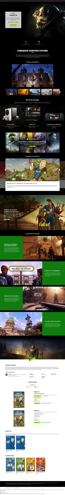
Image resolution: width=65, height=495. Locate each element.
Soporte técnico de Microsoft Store (55, 489)
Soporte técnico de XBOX (24, 489)
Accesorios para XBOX (14, 489)
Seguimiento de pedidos (3, 490)
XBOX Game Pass (10, 489)
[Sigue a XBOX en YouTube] (18, 488)
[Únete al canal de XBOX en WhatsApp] (15, 488)
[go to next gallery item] (52, 75)
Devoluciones (61, 489)
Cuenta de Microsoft (49, 489)
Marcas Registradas (31, 493)
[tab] (11, 92)
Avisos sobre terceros (36, 493)
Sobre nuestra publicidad (42, 493)
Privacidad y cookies (19, 493)
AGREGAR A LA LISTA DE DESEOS (46, 422)
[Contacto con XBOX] (9, 488)
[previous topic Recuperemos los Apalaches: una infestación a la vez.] (5, 170)
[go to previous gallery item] (12, 75)
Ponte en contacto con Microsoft (13, 493)
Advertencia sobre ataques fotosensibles (41, 489)
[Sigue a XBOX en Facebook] (10, 488)
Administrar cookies (24, 493)
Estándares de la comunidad (33, 489)
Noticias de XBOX (19, 489)
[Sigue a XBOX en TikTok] (16, 488)
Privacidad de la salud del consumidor (4, 493)
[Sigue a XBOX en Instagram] (13, 488)
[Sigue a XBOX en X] (12, 488)
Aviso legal (27, 493)
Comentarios (28, 489)
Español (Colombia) (2, 492)
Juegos (1, 491)
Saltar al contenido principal (3, 0)
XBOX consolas (1, 489)
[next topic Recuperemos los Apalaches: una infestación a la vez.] (59, 170)
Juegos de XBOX (6, 489)
